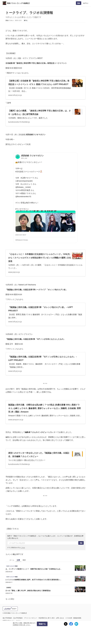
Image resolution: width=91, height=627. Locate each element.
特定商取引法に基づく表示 (47, 618)
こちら (23, 547)
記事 (18, 560)
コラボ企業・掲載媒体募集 (73, 618)
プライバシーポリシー (30, 618)
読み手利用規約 (18, 618)
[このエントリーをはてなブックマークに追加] (76, 624)
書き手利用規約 (7, 618)
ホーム (12, 560)
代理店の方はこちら (9, 620)
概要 (24, 560)
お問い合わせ (60, 618)
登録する (42, 624)
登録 (78, 3)
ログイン (85, 3)
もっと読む (10, 599)
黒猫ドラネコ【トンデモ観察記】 (18, 3)
